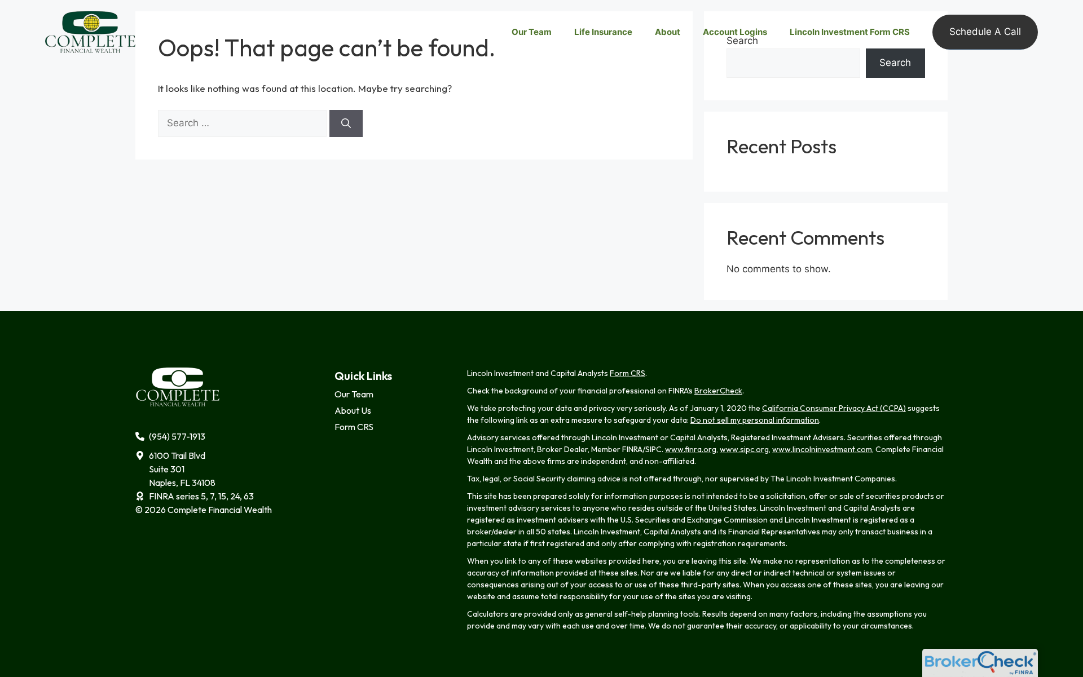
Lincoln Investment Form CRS (850, 31)
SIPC (653, 449)
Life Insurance (603, 31)
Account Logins (735, 31)
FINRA (632, 449)
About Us (352, 410)
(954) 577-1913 (177, 436)
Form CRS (353, 426)
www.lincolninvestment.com (822, 449)
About (667, 31)
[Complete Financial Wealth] (90, 31)
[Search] (346, 123)
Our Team (532, 31)
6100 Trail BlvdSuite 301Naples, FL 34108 (182, 469)
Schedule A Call (985, 31)
